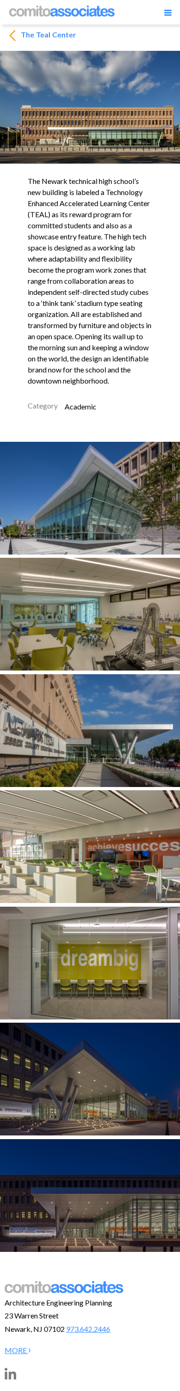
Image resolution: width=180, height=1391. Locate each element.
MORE (16, 1350)
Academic (80, 406)
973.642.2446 (88, 1328)
